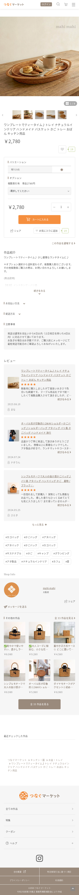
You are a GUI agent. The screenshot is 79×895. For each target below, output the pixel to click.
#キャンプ (43, 553)
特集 (8, 820)
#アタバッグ (49, 537)
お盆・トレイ (56, 760)
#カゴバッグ (12, 537)
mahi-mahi (49, 588)
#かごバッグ (30, 537)
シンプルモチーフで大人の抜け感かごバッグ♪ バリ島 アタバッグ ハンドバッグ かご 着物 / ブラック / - (46, 481)
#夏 (67, 561)
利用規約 (59, 880)
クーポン (10, 831)
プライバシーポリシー (20, 880)
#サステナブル (13, 553)
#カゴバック (49, 545)
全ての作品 (12, 808)
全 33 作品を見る (64, 618)
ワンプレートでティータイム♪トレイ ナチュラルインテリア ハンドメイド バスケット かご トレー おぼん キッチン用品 (46, 375)
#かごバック (30, 545)
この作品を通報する (62, 243)
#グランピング (61, 553)
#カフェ (56, 561)
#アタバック (12, 545)
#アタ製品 (11, 561)
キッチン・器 (37, 760)
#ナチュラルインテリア (34, 561)
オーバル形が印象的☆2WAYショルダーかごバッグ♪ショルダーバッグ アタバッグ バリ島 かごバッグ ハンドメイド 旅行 (46, 428)
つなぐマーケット (17, 760)
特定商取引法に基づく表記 (59, 871)
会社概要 (18, 871)
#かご (29, 553)
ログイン (46, 4)
